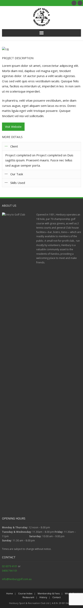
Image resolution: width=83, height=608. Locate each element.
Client (14, 146)
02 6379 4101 (9, 566)
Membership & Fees (49, 593)
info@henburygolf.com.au (17, 579)
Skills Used (17, 183)
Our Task (16, 174)
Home (9, 593)
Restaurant (28, 597)
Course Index (25, 593)
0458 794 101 (9, 570)
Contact (56, 597)
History (43, 597)
